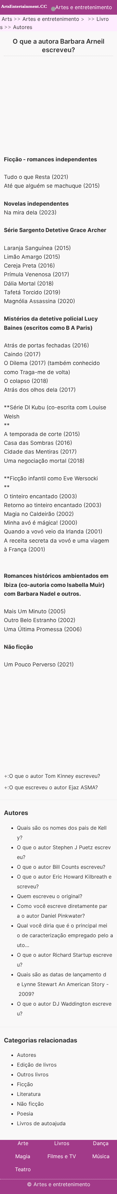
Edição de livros (37, 1064)
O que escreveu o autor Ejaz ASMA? (54, 787)
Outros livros (32, 1074)
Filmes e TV (61, 1156)
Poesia (25, 1113)
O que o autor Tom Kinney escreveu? (55, 776)
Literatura (29, 1094)
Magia (22, 1156)
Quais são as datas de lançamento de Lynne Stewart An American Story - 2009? (63, 984)
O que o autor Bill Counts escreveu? (62, 867)
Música (101, 1156)
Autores (22, 27)
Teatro (23, 1169)
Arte (23, 1143)
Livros (61, 1143)
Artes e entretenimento (83, 7)
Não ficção (30, 1103)
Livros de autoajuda (41, 1123)
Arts (7, 19)
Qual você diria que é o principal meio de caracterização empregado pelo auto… (65, 935)
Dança (101, 1143)
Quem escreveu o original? (50, 896)
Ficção (25, 1084)
